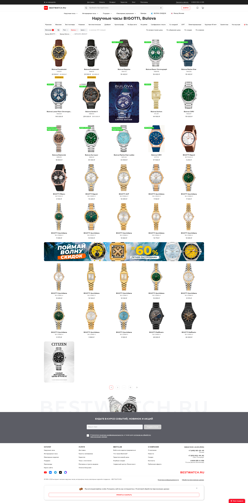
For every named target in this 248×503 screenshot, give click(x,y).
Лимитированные (194, 24)
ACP (124, 195)
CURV (189, 113)
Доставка (90, 2)
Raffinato (156, 333)
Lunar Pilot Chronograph (59, 113)
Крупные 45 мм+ (211, 24)
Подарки (106, 13)
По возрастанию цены (154, 30)
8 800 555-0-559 (198, 2)
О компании (152, 450)
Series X (91, 113)
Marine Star (188, 70)
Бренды (143, 13)
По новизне (200, 30)
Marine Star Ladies (124, 156)
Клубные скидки (119, 460)
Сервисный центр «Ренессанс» (124, 464)
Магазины (144, 2)
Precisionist (59, 70)
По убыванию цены (174, 30)
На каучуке (236, 24)
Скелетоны (224, 24)
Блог (134, 2)
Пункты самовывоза (86, 453)
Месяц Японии (179, 13)
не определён (51, 2)
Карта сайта (48, 467)
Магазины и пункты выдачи (88, 464)
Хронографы (119, 24)
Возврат (112, 2)
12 (130, 387)
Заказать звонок (182, 2)
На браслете (132, 24)
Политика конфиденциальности (168, 480)
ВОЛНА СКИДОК (160, 13)
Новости (151, 453)
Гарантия (124, 2)
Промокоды (48, 464)
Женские (58, 24)
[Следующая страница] (137, 387)
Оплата (102, 2)
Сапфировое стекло (158, 24)
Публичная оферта (154, 464)
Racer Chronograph (156, 70)
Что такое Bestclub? (120, 453)
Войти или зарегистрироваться (124, 450)
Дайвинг (107, 24)
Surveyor (91, 156)
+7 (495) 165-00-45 (196, 450)
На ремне (144, 24)
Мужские (48, 24)
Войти (185, 8)
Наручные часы (69, 13)
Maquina (124, 70)
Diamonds (59, 156)
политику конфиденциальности (111, 435)
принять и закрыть (124, 495)
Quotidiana (156, 195)
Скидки (150, 457)
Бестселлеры (70, 24)
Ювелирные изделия (51, 457)
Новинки (81, 24)
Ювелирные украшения (125, 13)
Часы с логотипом (85, 460)
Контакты (151, 460)
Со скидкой (173, 24)
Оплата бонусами (85, 467)
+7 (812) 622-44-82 (196, 455)
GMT (183, 24)
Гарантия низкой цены (121, 457)
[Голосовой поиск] (160, 7)
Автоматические (94, 24)
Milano (59, 195)
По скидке (188, 30)
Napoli (189, 156)
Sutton (156, 113)
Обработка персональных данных (193, 480)
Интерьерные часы (89, 13)
